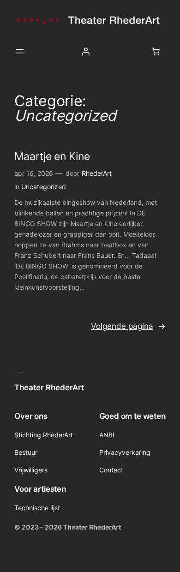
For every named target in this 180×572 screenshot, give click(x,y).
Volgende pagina (128, 326)
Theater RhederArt (49, 387)
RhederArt (97, 173)
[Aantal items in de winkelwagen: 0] (156, 51)
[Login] (86, 51)
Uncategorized (43, 187)
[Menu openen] (19, 51)
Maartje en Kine (52, 156)
